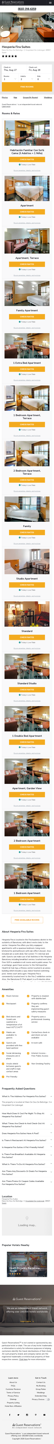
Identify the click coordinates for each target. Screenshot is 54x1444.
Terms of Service (13, 1392)
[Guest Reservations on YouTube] (43, 1414)
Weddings (48, 97)
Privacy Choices (38, 1399)
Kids (39, 76)
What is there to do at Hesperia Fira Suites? (23, 1164)
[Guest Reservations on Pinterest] (36, 1414)
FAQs (13, 1386)
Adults (23, 76)
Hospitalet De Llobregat (34, 1201)
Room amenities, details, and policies (27, 170)
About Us (13, 1382)
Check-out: (33, 67)
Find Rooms (27, 86)
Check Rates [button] (27, 159)
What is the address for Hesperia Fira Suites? (24, 1096)
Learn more (6, 107)
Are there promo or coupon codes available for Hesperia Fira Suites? (23, 1183)
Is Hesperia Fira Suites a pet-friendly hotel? (23, 1147)
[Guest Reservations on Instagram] (27, 1414)
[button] (2, 27)
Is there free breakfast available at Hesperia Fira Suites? (23, 1156)
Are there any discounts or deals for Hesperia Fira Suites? (24, 1173)
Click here (23, 1359)
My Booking (40, 1386)
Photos (5, 97)
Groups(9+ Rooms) (30, 97)
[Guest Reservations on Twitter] (18, 1414)
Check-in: (7, 67)
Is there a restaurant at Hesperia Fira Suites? (24, 1140)
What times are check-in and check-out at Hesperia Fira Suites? (23, 1125)
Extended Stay (41, 1396)
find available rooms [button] (27, 920)
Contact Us (40, 1382)
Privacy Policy (13, 1396)
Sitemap (13, 1399)
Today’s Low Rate (28, 164)
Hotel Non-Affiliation (13, 1406)
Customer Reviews (13, 1389)
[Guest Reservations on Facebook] (11, 1414)
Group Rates (41, 1389)
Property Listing (13, 1403)
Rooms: (7, 76)
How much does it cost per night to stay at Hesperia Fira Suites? (23, 1115)
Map (15, 97)
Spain (4, 1203)
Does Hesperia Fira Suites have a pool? (20, 1133)
